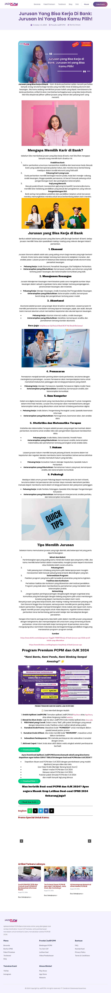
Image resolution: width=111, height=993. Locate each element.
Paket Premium (49, 4)
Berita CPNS (8, 949)
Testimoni (62, 4)
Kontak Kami (80, 949)
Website (42, 978)
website (70, 717)
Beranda (37, 4)
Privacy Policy (80, 952)
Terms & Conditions (82, 955)
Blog (70, 4)
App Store (88, 715)
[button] (21, 686)
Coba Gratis (100, 4)
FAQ (77, 4)
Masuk (86, 4)
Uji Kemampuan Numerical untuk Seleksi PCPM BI (80, 885)
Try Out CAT (44, 949)
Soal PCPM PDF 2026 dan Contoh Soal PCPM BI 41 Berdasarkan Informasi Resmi (28, 887)
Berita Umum (75, 25)
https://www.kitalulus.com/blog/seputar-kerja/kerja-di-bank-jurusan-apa (55, 645)
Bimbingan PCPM (45, 945)
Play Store (77, 715)
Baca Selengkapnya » (24, 897)
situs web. (89, 720)
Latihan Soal (43, 952)
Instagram (7, 974)
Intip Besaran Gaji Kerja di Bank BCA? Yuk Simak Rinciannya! (61, 326)
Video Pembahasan (46, 955)
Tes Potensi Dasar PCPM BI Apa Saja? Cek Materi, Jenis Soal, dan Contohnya (55, 886)
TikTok (6, 971)
